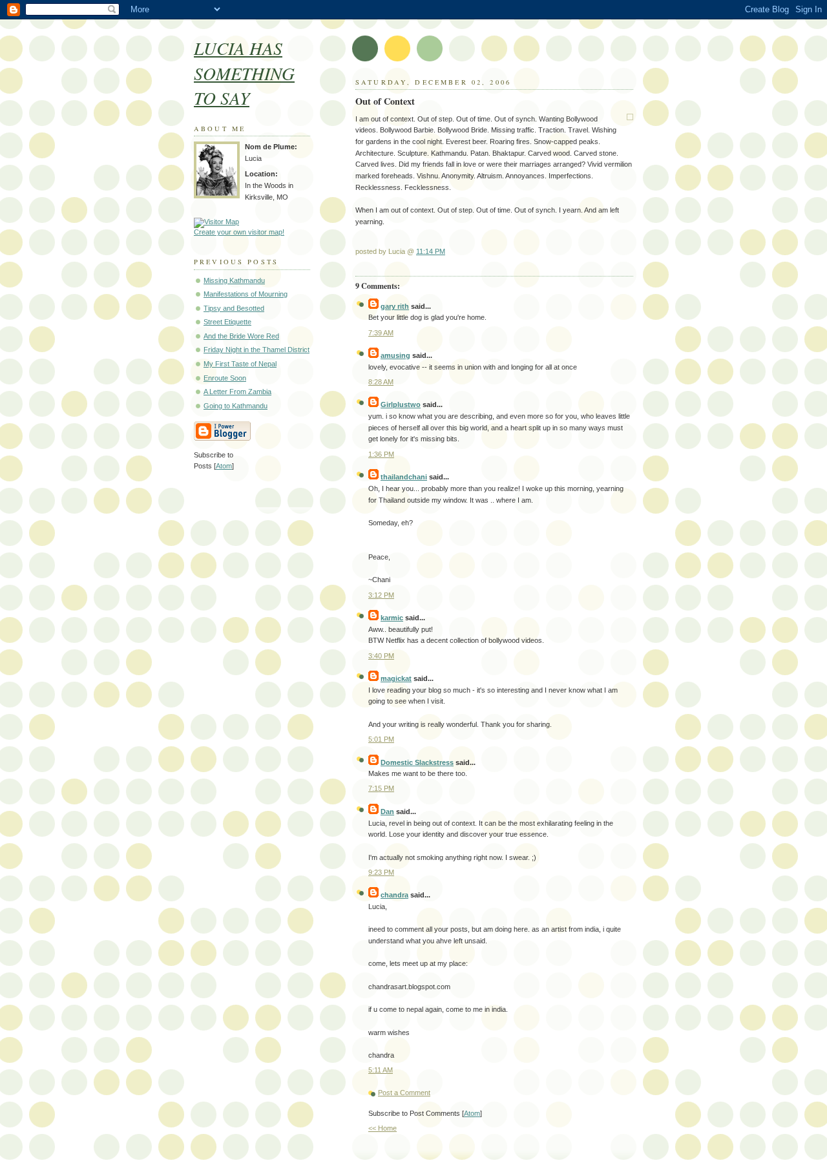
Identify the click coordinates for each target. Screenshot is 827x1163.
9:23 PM (381, 872)
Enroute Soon (225, 378)
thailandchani (404, 477)
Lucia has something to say (244, 72)
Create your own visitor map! (239, 232)
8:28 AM (380, 382)
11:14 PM (430, 251)
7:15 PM (381, 788)
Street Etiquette (227, 322)
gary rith (395, 306)
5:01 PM (381, 739)
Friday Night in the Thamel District (256, 349)
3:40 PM (381, 656)
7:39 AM (380, 333)
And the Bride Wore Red (241, 336)
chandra (394, 895)
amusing (395, 355)
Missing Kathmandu (234, 280)
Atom (472, 1113)
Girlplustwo (401, 404)
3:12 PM (381, 595)
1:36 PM (381, 454)
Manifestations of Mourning (246, 294)
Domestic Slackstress (417, 762)
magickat (396, 678)
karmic (392, 618)
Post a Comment (404, 1092)
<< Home (382, 1128)
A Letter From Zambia (237, 391)
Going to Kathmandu (235, 406)
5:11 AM (380, 1070)
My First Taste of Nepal (240, 364)
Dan (387, 811)
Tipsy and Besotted (234, 308)
